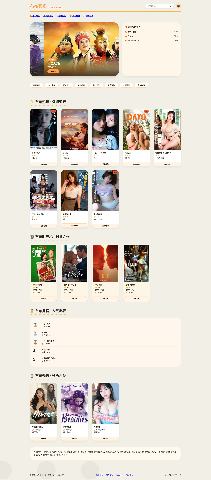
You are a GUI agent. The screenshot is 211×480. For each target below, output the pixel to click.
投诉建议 (129, 475)
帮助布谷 (109, 475)
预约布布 (43, 439)
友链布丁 (119, 475)
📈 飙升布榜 (88, 16)
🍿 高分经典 (75, 16)
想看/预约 (44, 164)
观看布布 (53, 71)
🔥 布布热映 (35, 16)
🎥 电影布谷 (48, 16)
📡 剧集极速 (61, 16)
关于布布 (99, 475)
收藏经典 (43, 298)
